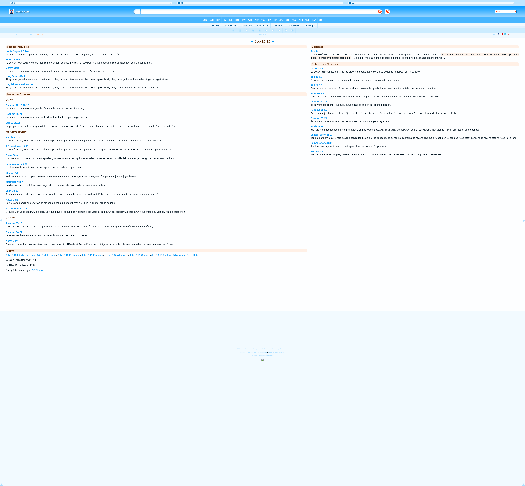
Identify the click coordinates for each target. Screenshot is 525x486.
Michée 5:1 (12, 173)
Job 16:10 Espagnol (68, 255)
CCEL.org (37, 270)
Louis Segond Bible (17, 51)
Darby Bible (12, 67)
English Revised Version (20, 84)
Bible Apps (179, 255)
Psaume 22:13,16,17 (17, 105)
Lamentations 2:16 (321, 134)
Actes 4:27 (12, 241)
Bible (18, 35)
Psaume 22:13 (319, 101)
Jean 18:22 (12, 190)
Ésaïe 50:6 (12, 155)
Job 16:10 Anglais (161, 255)
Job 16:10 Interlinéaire (18, 255)
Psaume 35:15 (14, 223)
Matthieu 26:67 (14, 182)
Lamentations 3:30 (16, 164)
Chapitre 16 (30, 35)
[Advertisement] (262, 294)
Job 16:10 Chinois (139, 255)
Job (22, 35)
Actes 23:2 (12, 199)
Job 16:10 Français (92, 255)
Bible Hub (192, 255)
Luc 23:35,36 (13, 123)
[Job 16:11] (521, 226)
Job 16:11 (316, 76)
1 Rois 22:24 (13, 137)
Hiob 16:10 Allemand (116, 255)
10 (440, 54)
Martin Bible (13, 59)
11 (352, 57)
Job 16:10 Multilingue (44, 255)
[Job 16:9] (3, 226)
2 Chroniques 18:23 (17, 146)
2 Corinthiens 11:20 (17, 208)
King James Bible (16, 76)
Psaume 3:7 (317, 93)
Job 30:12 (316, 85)
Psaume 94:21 (14, 232)
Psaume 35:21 (14, 114)
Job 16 (314, 51)
